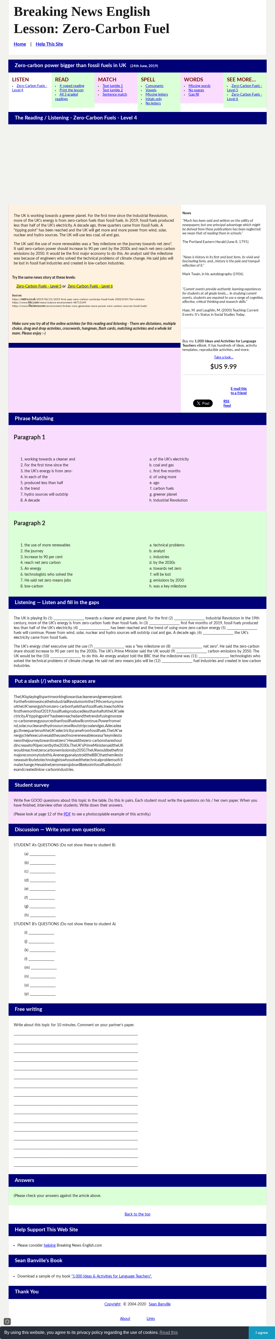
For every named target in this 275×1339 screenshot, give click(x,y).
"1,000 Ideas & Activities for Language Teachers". (111, 1276)
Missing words (200, 86)
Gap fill (194, 94)
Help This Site (49, 44)
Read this (169, 1332)
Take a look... (223, 357)
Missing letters (157, 94)
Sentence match (115, 94)
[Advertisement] (137, 164)
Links (151, 1319)
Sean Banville (160, 1304)
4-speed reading (72, 86)
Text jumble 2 (113, 90)
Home (20, 44)
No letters (153, 103)
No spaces (196, 90)
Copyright (112, 1304)
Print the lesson (72, 90)
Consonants (155, 86)
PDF (67, 814)
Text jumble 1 (113, 86)
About (125, 1319)
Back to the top (137, 1214)
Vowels (151, 90)
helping (50, 1245)
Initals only (154, 99)
